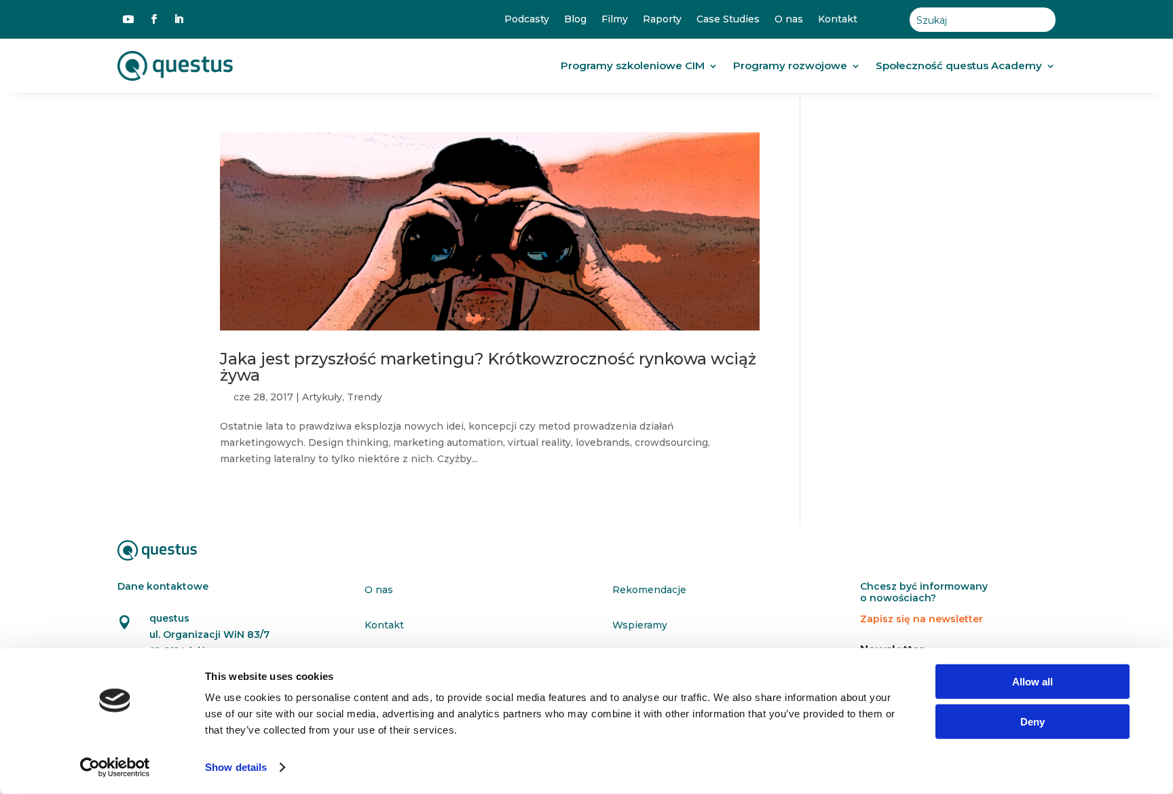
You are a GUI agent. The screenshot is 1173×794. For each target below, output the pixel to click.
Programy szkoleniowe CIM (633, 65)
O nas (789, 19)
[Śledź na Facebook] (154, 19)
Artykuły (322, 397)
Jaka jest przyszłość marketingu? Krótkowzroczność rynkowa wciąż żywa (488, 366)
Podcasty (526, 19)
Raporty (662, 19)
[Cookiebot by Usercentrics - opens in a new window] (115, 767)
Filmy (614, 19)
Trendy (364, 397)
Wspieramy (639, 625)
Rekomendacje (649, 590)
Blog (575, 19)
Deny (1032, 721)
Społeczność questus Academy (959, 65)
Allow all (1032, 681)
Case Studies (728, 19)
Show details (236, 767)
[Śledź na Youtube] (128, 19)
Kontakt (837, 19)
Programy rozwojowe (790, 65)
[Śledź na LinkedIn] (178, 19)
